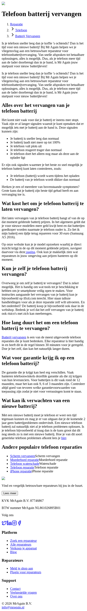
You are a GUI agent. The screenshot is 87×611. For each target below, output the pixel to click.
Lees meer (9, 493)
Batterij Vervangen (27, 36)
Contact (15, 588)
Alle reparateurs (20, 544)
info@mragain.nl (13, 607)
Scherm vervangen (22, 456)
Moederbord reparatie (24, 460)
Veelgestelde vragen (23, 592)
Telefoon (21, 30)
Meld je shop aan (21, 568)
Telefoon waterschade (24, 463)
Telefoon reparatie (22, 467)
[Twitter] (4, 524)
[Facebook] (19, 524)
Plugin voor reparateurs (25, 572)
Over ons (16, 596)
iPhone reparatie (21, 471)
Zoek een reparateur (23, 540)
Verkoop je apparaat (23, 548)
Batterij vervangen (14, 337)
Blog (13, 552)
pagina (30, 252)
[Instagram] (14, 524)
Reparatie (16, 24)
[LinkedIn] (9, 524)
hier (63, 438)
